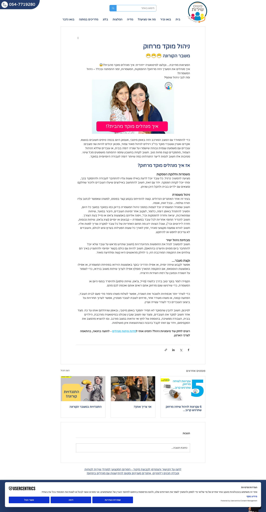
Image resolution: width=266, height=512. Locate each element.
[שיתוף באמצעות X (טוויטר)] (180, 349)
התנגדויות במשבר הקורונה (86, 406)
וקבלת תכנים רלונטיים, (165, 473)
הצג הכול (65, 370)
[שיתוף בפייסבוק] (188, 349)
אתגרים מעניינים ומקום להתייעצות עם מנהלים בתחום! (119, 473)
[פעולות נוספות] (78, 38)
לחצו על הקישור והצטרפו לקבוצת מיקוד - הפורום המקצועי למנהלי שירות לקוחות (133, 469)
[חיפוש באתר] (113, 8)
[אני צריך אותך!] (133, 388)
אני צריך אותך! (142, 406)
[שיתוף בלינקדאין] (173, 349)
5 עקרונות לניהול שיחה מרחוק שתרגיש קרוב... (184, 408)
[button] (130, 19)
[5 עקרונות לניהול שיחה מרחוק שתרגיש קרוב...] (183, 388)
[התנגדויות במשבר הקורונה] (83, 388)
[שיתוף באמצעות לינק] (165, 349)
